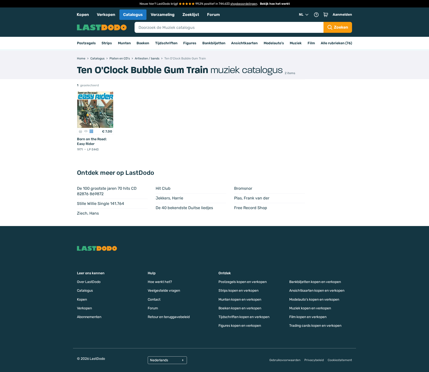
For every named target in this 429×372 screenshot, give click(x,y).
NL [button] (301, 14)
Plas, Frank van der (251, 198)
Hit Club (163, 188)
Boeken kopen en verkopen (239, 308)
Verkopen (106, 14)
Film (311, 43)
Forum (213, 14)
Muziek (296, 43)
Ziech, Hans (88, 213)
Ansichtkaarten (244, 43)
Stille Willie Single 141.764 (100, 203)
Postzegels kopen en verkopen (242, 282)
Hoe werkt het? (160, 282)
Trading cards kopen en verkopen (315, 326)
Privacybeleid (314, 360)
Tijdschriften (166, 43)
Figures (189, 43)
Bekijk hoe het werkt (275, 3)
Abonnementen (89, 317)
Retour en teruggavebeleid (169, 317)
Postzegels (86, 43)
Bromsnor (243, 188)
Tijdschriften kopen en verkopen (243, 317)
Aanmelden (342, 14)
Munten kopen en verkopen (239, 299)
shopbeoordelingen (243, 3)
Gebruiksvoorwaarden (284, 360)
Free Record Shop (250, 207)
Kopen (83, 14)
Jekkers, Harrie (169, 198)
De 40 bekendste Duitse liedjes (184, 207)
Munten (124, 43)
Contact (154, 299)
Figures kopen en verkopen (239, 326)
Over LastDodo (89, 282)
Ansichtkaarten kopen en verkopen (316, 290)
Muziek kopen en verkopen (310, 308)
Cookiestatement (340, 360)
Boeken (143, 43)
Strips (107, 43)
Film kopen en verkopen (307, 317)
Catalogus (133, 14)
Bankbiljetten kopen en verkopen (315, 282)
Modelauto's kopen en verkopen (314, 299)
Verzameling (163, 14)
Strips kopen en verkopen (238, 290)
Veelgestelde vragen (164, 290)
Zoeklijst (190, 14)
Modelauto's (274, 43)
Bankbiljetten (213, 43)
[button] (325, 14)
